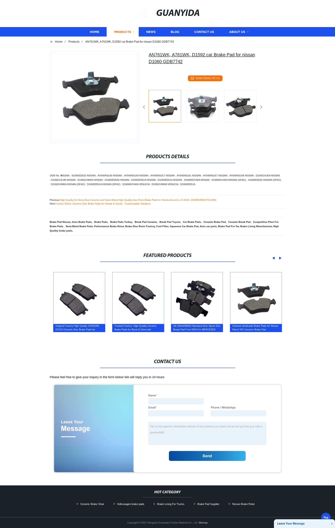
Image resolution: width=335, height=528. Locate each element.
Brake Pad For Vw (228, 226)
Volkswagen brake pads (130, 504)
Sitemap (203, 522)
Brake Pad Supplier (208, 504)
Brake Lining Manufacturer (256, 226)
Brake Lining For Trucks (170, 504)
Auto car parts (208, 226)
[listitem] (167, 105)
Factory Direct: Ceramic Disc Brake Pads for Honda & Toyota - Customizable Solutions (103, 203)
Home (94, 32)
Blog (175, 32)
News (151, 32)
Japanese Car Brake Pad (184, 226)
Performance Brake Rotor (109, 226)
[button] (144, 107)
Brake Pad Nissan (60, 222)
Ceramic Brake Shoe (92, 504)
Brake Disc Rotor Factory (140, 226)
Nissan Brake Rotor (243, 504)
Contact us (204, 32)
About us (237, 32)
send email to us (207, 78)
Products (122, 32)
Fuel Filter (162, 226)
